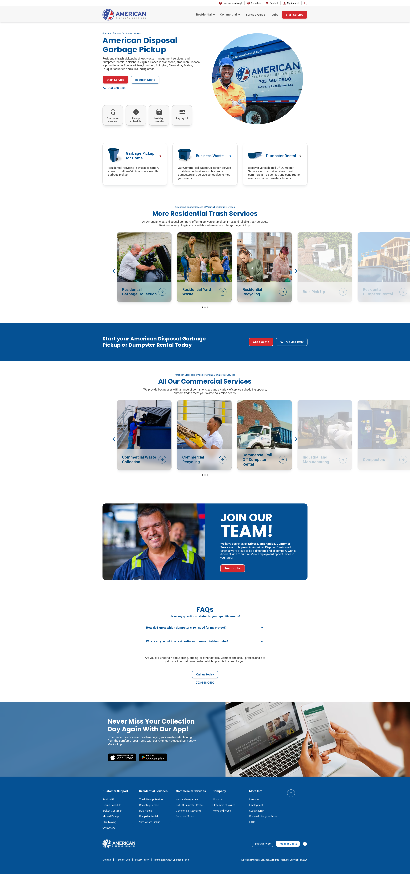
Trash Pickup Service (151, 799)
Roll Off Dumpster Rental (189, 805)
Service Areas (255, 14)
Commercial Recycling (188, 810)
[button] (205, 14)
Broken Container (112, 810)
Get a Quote (261, 341)
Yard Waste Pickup (149, 822)
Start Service (294, 14)
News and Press (222, 810)
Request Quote (145, 79)
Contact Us (108, 827)
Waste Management (187, 799)
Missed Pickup (110, 816)
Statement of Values (224, 805)
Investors (254, 799)
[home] (124, 14)
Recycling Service (149, 805)
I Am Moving (109, 822)
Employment (256, 805)
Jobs (274, 14)
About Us (218, 799)
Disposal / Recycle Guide (263, 816)
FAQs (252, 822)
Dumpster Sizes (185, 816)
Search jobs (232, 568)
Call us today (205, 674)
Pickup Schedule (111, 805)
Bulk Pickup (145, 810)
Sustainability (256, 810)
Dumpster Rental (148, 816)
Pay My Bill (108, 799)
